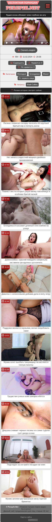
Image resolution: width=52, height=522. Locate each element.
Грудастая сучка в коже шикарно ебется (26, 396)
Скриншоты (18, 63)
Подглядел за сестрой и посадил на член (26, 465)
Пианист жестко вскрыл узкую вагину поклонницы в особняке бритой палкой (26, 192)
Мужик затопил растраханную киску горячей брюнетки (26, 500)
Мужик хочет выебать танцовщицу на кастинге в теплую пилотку (26, 363)
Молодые (21, 74)
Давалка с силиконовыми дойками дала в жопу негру (26, 294)
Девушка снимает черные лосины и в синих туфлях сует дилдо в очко (26, 431)
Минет (46, 74)
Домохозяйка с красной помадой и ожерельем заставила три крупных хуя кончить (26, 261)
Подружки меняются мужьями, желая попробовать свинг (26, 329)
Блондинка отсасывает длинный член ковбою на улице (26, 227)
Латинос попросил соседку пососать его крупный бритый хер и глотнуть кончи (26, 124)
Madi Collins (32, 84)
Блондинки (35, 74)
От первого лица (26, 78)
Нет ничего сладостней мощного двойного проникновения (26, 158)
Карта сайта (26, 517)
